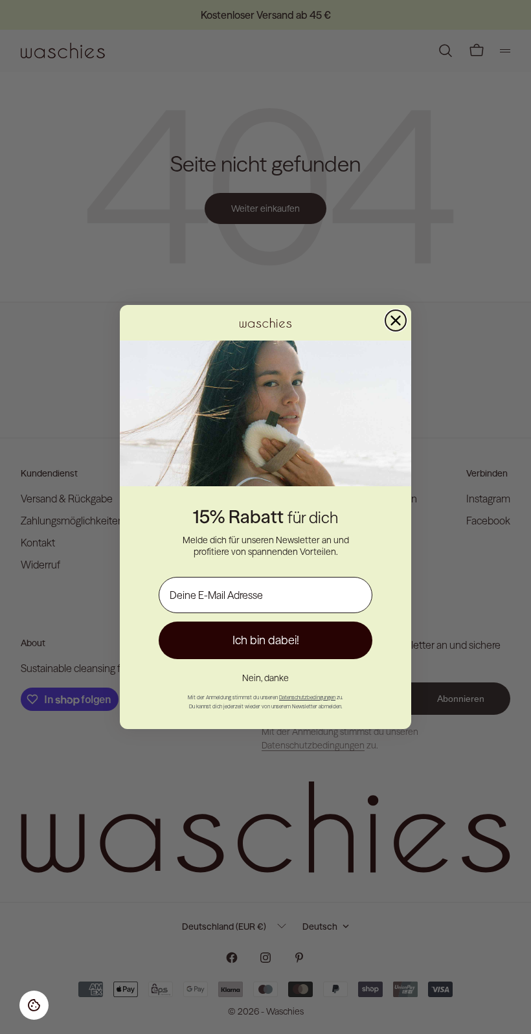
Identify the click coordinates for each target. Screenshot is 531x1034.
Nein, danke (265, 678)
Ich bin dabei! (265, 640)
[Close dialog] (395, 320)
